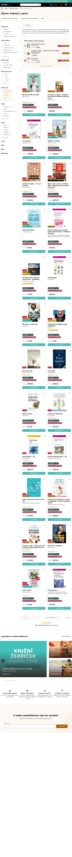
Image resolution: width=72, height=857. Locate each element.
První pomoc (34, 58)
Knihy (6, 8)
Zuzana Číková (51, 592)
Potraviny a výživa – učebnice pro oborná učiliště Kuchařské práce (45, 51)
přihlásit (61, 726)
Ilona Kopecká (25, 458)
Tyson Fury (50, 327)
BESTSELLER (66, 45)
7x (31, 375)
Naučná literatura (14, 8)
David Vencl (25, 281)
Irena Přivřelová (66, 236)
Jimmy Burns (25, 326)
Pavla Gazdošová (52, 235)
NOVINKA (50, 180)
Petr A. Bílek (31, 281)
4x (56, 145)
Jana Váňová (64, 593)
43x (31, 102)
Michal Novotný (51, 547)
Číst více (24, 35)
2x (56, 191)
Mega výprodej (26, 274)
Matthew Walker (51, 372)
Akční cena (25, 584)
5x (56, 417)
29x (31, 507)
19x (31, 191)
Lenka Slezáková (60, 235)
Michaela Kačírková (52, 504)
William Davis (25, 415)
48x (56, 375)
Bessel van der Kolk (27, 372)
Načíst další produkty (46, 66)
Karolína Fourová (26, 187)
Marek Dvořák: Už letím (38, 44)
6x (56, 507)
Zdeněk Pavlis (51, 189)
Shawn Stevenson (26, 592)
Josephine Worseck (26, 231)
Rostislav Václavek (36, 502)
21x (31, 551)
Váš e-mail (7, 723)
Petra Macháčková (26, 502)
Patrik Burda (51, 458)
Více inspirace (66, 636)
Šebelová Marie (35, 53)
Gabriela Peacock (52, 142)
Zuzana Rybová (61, 504)
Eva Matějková (58, 592)
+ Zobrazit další (5, 56)
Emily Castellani (51, 415)
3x (56, 551)
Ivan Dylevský (51, 279)
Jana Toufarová (57, 593)
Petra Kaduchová (58, 236)
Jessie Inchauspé (26, 549)
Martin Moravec (35, 45)
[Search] (38, 4)
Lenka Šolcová (57, 458)
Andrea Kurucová (35, 60)
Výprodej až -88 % (52, 137)
